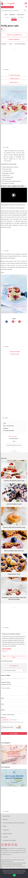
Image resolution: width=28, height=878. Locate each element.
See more (14, 19)
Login (3, 7)
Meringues (12, 14)
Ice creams (21, 17)
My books (5, 819)
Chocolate (20, 20)
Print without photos (14, 438)
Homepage (3, 43)
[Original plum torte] (14, 563)
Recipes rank (6, 830)
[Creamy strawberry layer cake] (14, 469)
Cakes (5, 14)
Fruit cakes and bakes (20, 43)
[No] (26, 873)
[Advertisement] (14, 59)
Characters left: (6, 684)
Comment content (5, 682)
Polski (4, 28)
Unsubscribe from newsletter (9, 840)
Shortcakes (20, 14)
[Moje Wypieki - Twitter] (9, 844)
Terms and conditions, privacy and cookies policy (14, 822)
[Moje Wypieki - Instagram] (5, 844)
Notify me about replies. (8, 714)
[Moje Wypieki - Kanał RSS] (16, 844)
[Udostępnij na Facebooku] (6, 321)
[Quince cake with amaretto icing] (14, 516)
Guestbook (5, 837)
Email (2, 704)
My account (14, 760)
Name (3, 698)
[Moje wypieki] (8, 3)
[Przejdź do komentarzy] (19, 321)
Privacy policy (19, 866)
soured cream (10, 425)
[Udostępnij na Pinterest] (13, 321)
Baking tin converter (7, 833)
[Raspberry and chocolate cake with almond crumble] (14, 586)
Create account (9, 7)
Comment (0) (13, 82)
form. (14, 657)
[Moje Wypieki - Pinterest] (12, 844)
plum (4, 425)
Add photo (3, 717)
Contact (5, 826)
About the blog (6, 816)
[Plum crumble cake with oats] (14, 539)
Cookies (6, 17)
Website (3, 709)
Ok (14, 875)
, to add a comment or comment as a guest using (14, 657)
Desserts (13, 17)
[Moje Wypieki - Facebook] (2, 844)
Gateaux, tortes (10, 20)
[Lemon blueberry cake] (14, 493)
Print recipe (14, 436)
